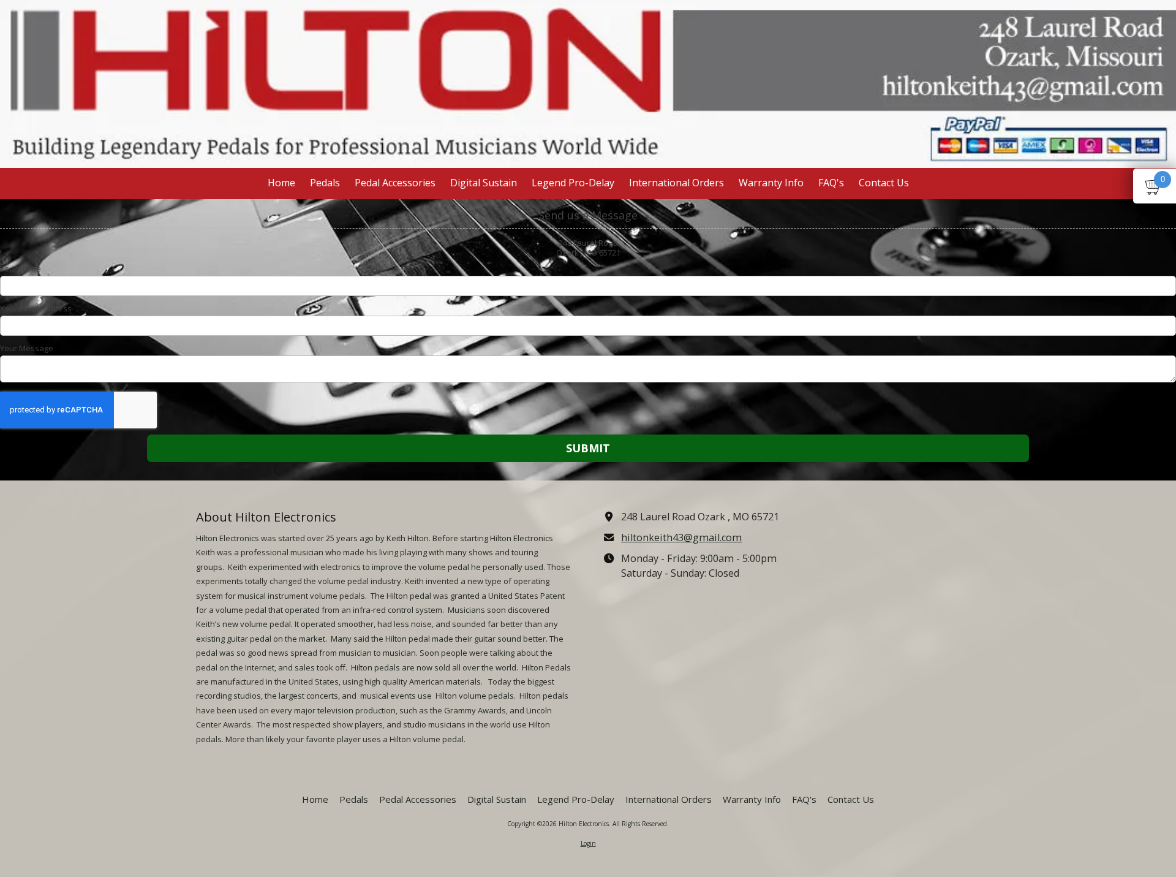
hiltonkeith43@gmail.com (681, 537)
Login (588, 843)
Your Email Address (36, 308)
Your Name (20, 268)
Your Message (26, 348)
